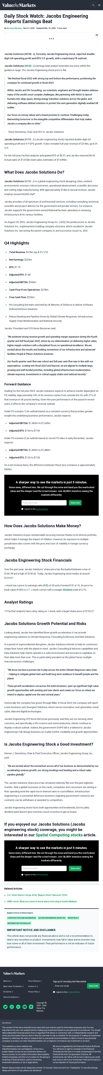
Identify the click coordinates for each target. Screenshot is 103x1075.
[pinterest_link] (31, 1007)
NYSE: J (29, 65)
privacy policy (42, 509)
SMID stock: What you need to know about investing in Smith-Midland (42, 901)
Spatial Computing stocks (59, 835)
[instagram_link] (12, 1007)
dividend (67, 589)
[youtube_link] (25, 1007)
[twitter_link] (5, 1007)
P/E (46, 585)
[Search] (93, 5)
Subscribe (75, 503)
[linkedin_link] (18, 1007)
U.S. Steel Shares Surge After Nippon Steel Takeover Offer (37, 895)
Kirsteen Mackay (14, 28)
